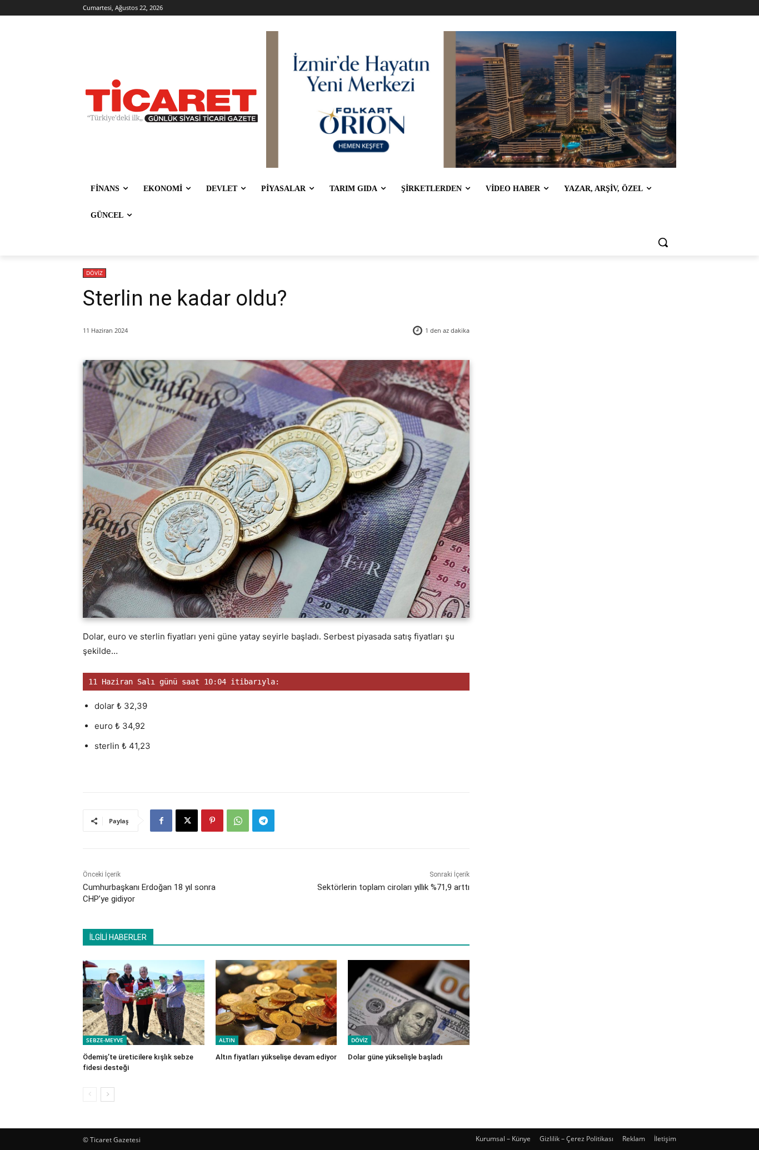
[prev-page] (90, 1094)
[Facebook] (161, 820)
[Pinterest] (212, 820)
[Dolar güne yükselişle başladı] (409, 1002)
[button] (663, 242)
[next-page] (107, 1094)
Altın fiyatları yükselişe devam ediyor (276, 1057)
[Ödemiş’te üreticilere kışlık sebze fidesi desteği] (143, 1002)
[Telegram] (263, 820)
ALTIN (227, 1040)
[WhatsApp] (238, 820)
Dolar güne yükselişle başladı (395, 1057)
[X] (187, 820)
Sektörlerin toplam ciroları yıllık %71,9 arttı (393, 887)
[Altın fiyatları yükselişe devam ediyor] (276, 1002)
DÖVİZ (94, 273)
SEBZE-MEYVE (104, 1040)
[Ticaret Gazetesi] (172, 100)
